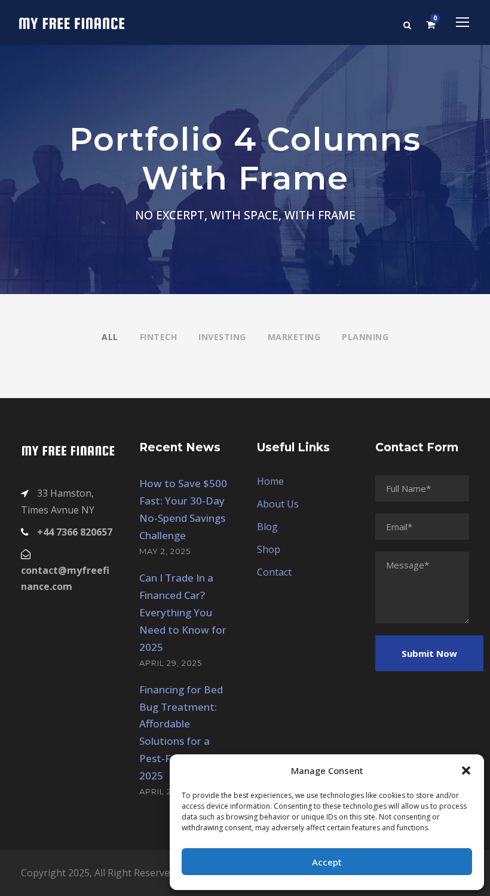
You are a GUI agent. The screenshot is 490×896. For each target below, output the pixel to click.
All (110, 337)
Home (270, 481)
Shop (268, 549)
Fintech (158, 337)
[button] (466, 770)
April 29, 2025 (170, 663)
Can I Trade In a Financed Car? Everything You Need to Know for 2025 (182, 612)
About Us (278, 503)
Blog (267, 526)
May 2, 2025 (165, 551)
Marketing (294, 337)
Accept (327, 862)
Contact (274, 572)
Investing (222, 337)
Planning (365, 337)
